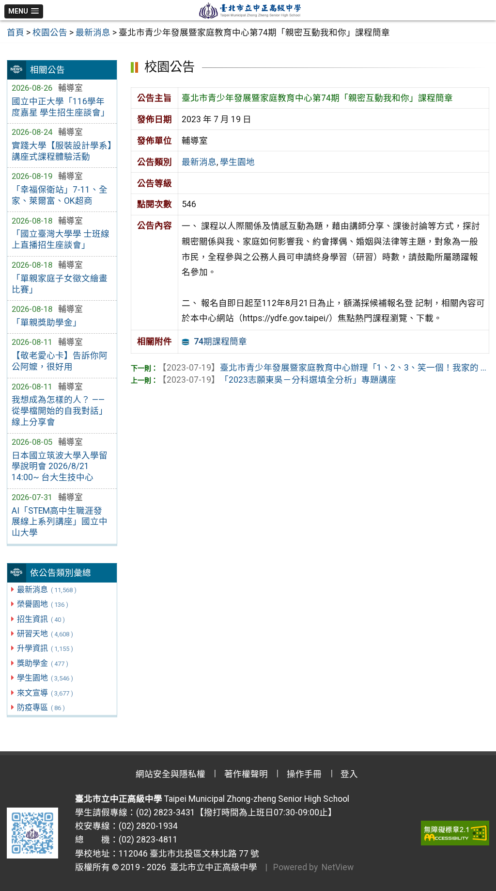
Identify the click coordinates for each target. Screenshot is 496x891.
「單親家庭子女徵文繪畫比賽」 (60, 284)
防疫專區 (40, 707)
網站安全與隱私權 (170, 774)
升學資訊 (45, 648)
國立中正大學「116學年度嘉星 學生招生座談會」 (60, 107)
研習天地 (45, 633)
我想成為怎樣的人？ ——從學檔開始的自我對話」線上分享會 (60, 411)
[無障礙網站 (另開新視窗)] (455, 833)
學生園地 (45, 677)
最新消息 (46, 589)
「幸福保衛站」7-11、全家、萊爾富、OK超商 (60, 195)
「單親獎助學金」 (46, 322)
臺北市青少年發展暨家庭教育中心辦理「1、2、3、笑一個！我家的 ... (322, 368)
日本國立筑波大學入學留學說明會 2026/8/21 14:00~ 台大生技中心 (60, 467)
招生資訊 (40, 619)
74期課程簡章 (220, 341)
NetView (338, 867)
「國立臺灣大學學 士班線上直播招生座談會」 (60, 239)
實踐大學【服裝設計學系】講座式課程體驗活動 (62, 151)
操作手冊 (304, 774)
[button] (24, 11)
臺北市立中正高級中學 (211, 867)
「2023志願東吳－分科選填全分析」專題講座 (277, 380)
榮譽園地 (42, 604)
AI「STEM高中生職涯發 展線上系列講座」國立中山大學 (60, 522)
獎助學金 (42, 663)
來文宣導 (45, 692)
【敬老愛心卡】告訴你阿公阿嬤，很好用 (60, 361)
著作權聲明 (246, 774)
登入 (349, 774)
